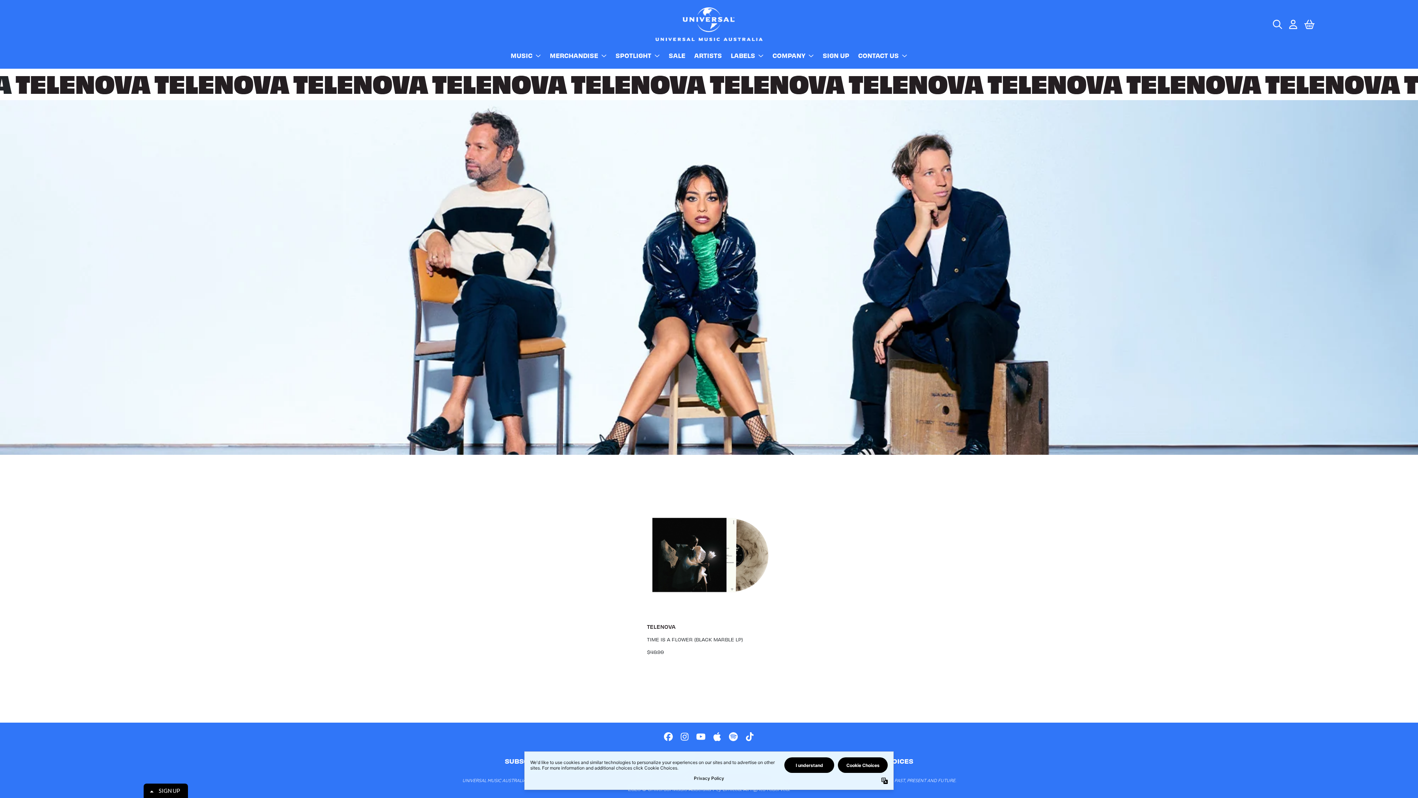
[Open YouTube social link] (701, 737)
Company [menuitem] (789, 55)
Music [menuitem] (521, 55)
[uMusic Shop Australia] (709, 24)
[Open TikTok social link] (749, 737)
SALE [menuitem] (677, 55)
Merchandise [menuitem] (574, 55)
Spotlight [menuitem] (633, 55)
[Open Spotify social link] (733, 737)
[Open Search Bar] (1277, 24)
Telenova (661, 626)
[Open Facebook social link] (668, 737)
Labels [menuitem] (743, 55)
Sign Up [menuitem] (836, 55)
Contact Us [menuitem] (878, 55)
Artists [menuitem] (708, 55)
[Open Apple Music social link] (717, 737)
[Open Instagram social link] (685, 737)
